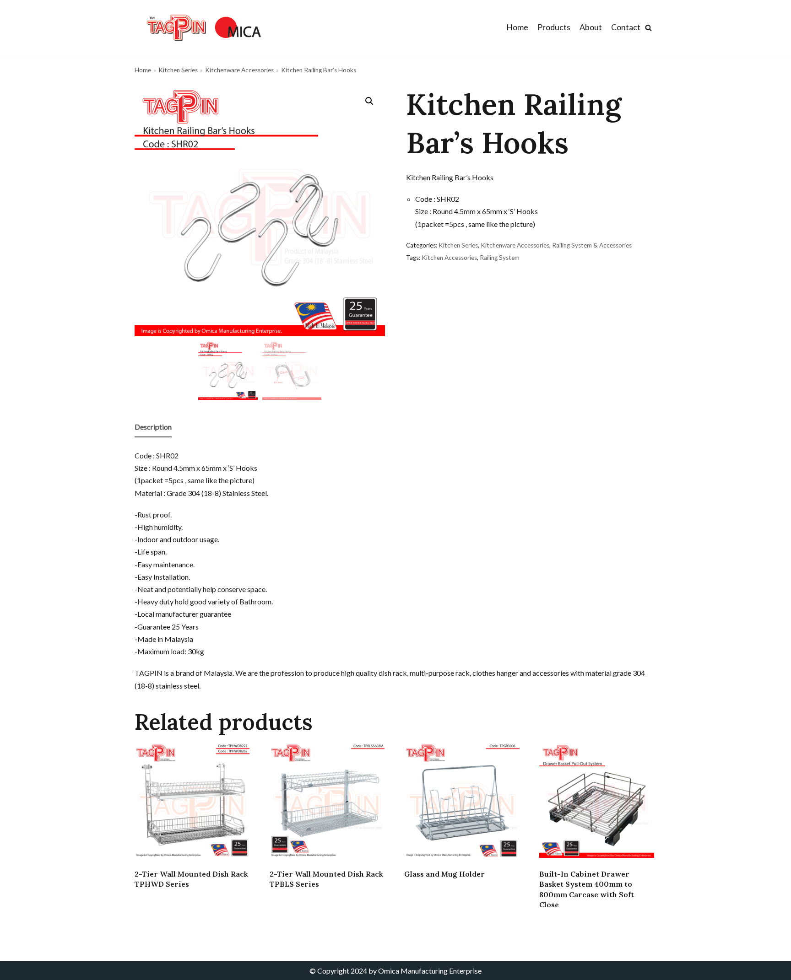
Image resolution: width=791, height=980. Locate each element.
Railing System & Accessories (592, 245)
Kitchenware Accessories (239, 70)
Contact (625, 27)
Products (553, 27)
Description (153, 426)
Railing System (500, 257)
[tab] (153, 427)
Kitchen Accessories (449, 257)
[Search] (648, 27)
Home (517, 27)
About (591, 27)
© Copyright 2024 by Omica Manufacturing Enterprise (395, 970)
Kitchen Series (178, 70)
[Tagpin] (203, 27)
